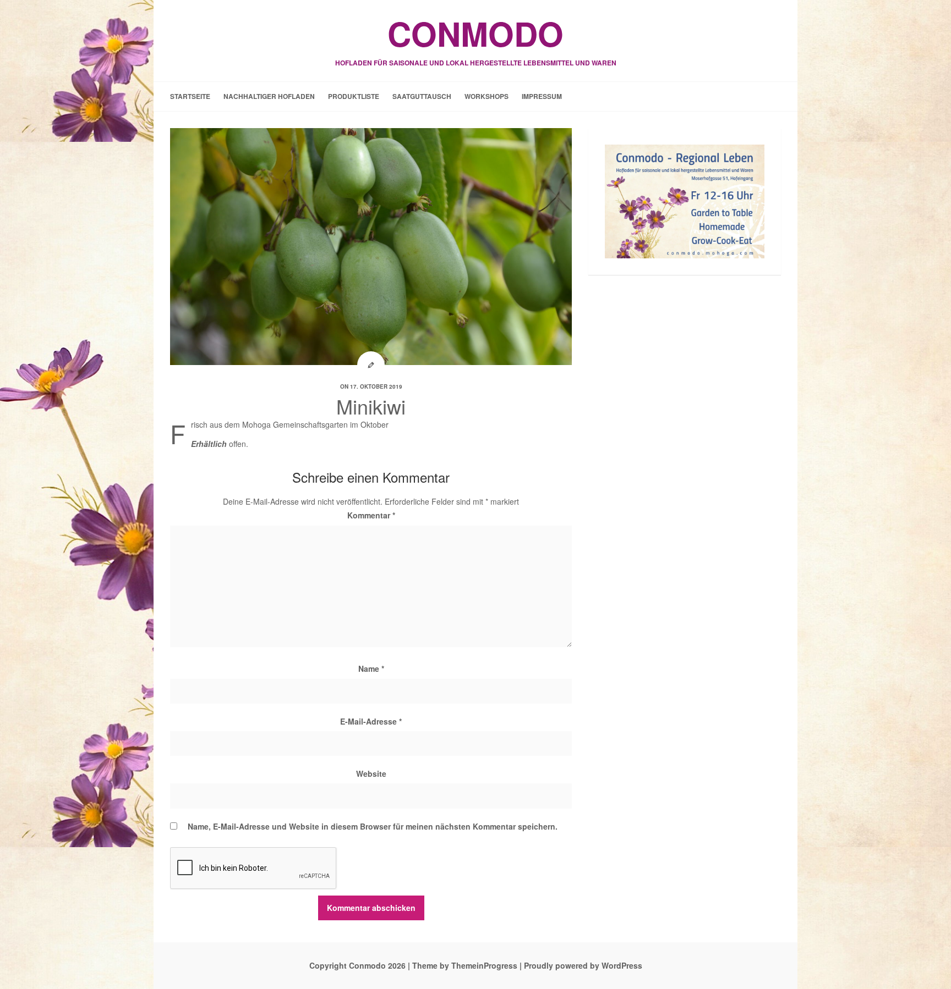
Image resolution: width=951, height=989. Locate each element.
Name (371, 668)
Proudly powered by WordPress (583, 965)
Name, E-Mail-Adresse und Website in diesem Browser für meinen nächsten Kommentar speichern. (373, 826)
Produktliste (353, 96)
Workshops (486, 96)
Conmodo (475, 38)
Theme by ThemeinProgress (464, 965)
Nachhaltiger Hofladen (269, 96)
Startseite (190, 96)
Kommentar (371, 515)
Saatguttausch (421, 96)
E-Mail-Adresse (371, 721)
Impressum (542, 96)
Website (371, 773)
